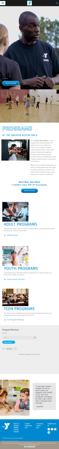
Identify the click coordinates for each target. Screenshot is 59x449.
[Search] (35, 337)
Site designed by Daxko (10, 441)
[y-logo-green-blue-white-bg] (29, 1)
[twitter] (52, 429)
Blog (37, 427)
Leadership (28, 426)
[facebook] (49, 429)
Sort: (3, 348)
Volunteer (39, 424)
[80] (6, 423)
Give (26, 427)
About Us (16, 424)
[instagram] (55, 429)
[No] (57, 445)
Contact (27, 424)
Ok (25, 446)
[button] (10, 83)
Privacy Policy (31, 446)
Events (38, 426)
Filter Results (8, 342)
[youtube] (49, 432)
